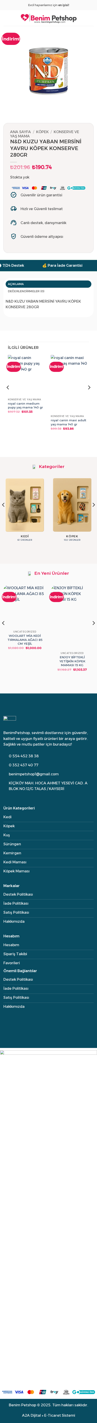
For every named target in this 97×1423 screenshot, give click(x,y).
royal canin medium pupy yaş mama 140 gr (25, 405)
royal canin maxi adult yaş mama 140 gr (68, 422)
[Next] (89, 396)
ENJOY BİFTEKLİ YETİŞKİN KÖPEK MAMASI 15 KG (72, 661)
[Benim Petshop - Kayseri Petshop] (48, 18)
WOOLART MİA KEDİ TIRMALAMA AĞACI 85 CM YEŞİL (24, 639)
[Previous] (8, 396)
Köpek (42, 132)
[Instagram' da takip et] (5, 796)
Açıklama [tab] (16, 284)
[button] (6, 17)
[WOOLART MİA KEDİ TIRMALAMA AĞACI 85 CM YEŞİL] (24, 606)
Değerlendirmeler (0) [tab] (26, 291)
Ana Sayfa (20, 132)
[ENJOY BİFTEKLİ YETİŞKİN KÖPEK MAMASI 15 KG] (72, 617)
